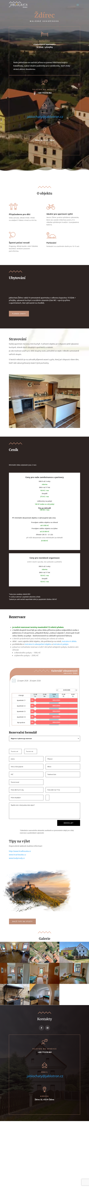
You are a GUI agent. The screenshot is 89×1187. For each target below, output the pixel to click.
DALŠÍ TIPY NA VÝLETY (22, 921)
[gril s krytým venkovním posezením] (15, 1004)
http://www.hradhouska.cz (20, 851)
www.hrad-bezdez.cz (17, 854)
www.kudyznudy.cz (17, 858)
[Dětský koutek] (74, 983)
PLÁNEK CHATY (19, 314)
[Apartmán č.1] (15, 983)
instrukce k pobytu (60, 644)
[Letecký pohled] (44, 962)
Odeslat (69, 823)
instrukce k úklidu (69, 641)
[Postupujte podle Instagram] (47, 1027)
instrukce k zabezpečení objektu (38, 644)
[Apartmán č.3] (44, 983)
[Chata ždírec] (74, 962)
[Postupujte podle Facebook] (41, 1027)
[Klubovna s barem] (44, 1004)
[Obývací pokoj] (15, 962)
